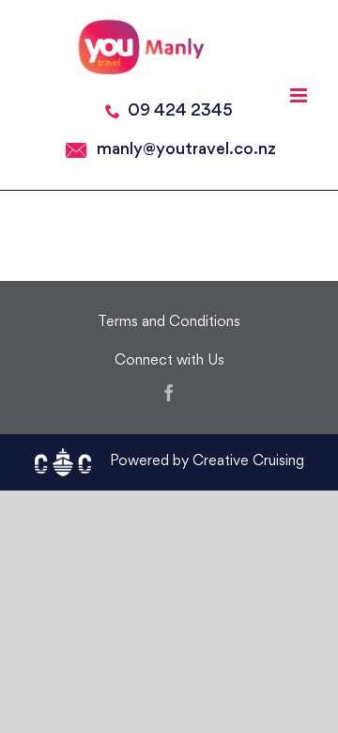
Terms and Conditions (169, 323)
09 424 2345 (180, 111)
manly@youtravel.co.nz (186, 150)
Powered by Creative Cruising (207, 462)
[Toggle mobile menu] (300, 95)
